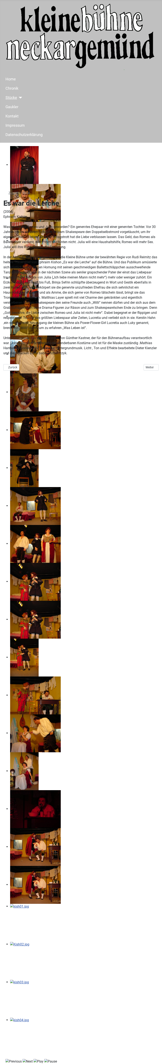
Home (10, 79)
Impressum (15, 125)
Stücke (11, 98)
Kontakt (12, 116)
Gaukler (11, 107)
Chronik (11, 88)
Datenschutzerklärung (24, 135)
